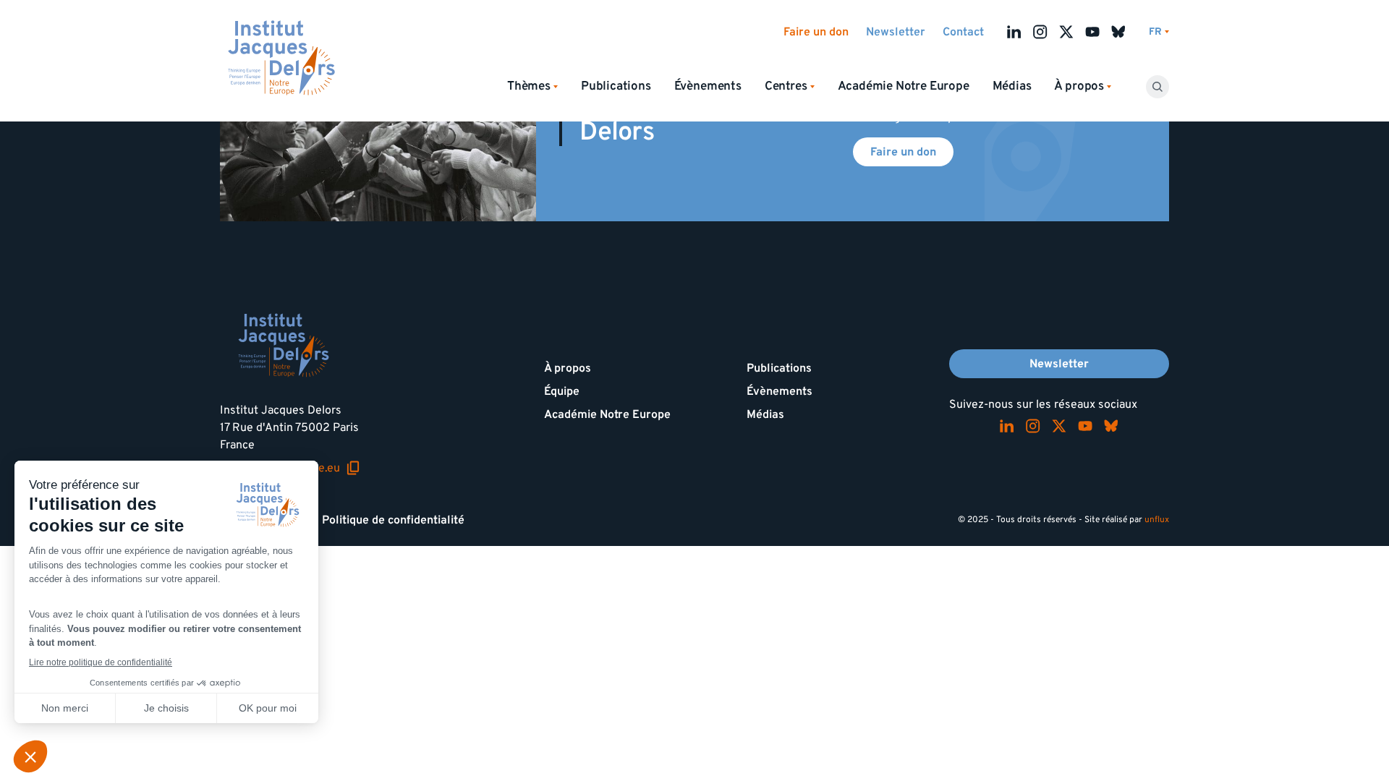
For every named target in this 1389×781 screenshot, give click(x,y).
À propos (567, 368)
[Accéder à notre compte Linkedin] (1014, 32)
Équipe (561, 391)
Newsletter (895, 32)
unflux (1156, 519)
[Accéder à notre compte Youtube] (1092, 32)
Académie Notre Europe (903, 86)
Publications (616, 86)
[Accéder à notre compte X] (1066, 32)
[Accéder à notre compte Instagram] (1040, 32)
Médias (1012, 86)
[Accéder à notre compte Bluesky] (1118, 32)
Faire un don (816, 32)
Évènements (708, 86)
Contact (963, 32)
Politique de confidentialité (393, 520)
